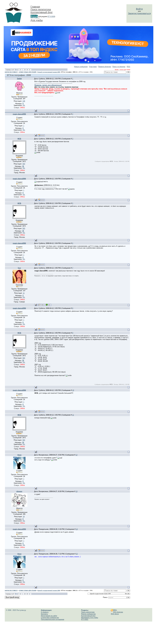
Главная (35, 6)
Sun (19, 268)
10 (73, 390)
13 (76, 491)
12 (76, 455)
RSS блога (115, 614)
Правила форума (104, 67)
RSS (128, 67)
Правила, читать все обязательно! (48, 85)
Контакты (44, 614)
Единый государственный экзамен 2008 (49, 72)
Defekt (19, 79)
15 (77, 554)
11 (73, 415)
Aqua (19, 455)
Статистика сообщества (50, 617)
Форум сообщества (88, 614)
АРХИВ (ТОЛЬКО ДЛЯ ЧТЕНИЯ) (27, 72)
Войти (139, 9)
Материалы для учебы (89, 617)
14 (77, 529)
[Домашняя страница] (41, 135)
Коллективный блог (42, 12)
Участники (93, 67)
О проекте (44, 612)
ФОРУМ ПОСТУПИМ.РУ (11, 72)
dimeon (19, 491)
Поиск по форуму (118, 67)
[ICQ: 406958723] (48, 305)
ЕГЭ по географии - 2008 (68, 72)
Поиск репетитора (41, 9)
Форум (34, 16)
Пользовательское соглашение (52, 619)
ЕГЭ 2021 (84, 619)
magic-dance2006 (19, 114)
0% (24, 105)
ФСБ (19, 139)
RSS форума (118, 612)
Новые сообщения (81, 67)
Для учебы (37, 20)
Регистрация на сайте (49, 616)
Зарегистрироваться (139, 13)
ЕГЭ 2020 (51, 16)
